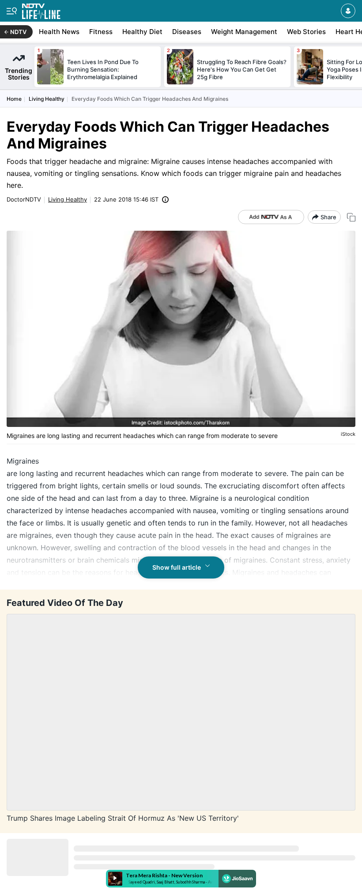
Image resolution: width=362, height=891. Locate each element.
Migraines (23, 461)
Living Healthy (46, 98)
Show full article (176, 567)
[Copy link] (351, 217)
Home (14, 98)
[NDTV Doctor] (41, 9)
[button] (348, 11)
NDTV (18, 31)
